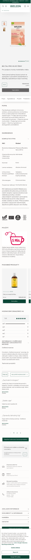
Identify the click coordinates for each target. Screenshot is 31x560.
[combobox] (4, 84)
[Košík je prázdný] (25, 6)
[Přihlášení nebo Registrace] (6, 6)
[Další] (20, 433)
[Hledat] (3, 6)
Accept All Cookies (15, 557)
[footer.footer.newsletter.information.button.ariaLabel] (26, 448)
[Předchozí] (10, 433)
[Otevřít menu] (28, 6)
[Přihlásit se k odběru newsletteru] (25, 454)
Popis (3, 99)
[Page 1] (4, 23)
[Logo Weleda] (15, 6)
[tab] (4, 23)
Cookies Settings (15, 547)
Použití (19, 99)
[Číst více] (4, 218)
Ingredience (11, 99)
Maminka (6, 10)
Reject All (15, 552)
